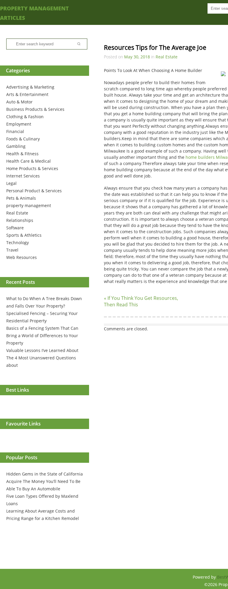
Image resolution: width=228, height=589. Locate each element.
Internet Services (23, 176)
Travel (12, 250)
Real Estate (17, 213)
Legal (11, 183)
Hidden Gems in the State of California (44, 474)
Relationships (19, 220)
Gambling (16, 146)
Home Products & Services (32, 168)
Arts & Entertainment (27, 94)
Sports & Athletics (24, 235)
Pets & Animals (21, 198)
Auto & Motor (19, 102)
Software (15, 228)
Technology (17, 242)
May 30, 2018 (137, 57)
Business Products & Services (35, 109)
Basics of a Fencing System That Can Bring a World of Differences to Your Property (42, 335)
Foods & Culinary (23, 139)
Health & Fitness (22, 153)
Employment (18, 124)
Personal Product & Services (34, 190)
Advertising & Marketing (30, 87)
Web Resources (21, 257)
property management (28, 205)
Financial (15, 131)
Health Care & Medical (28, 161)
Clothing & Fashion (25, 116)
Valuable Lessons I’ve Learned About (42, 350)
